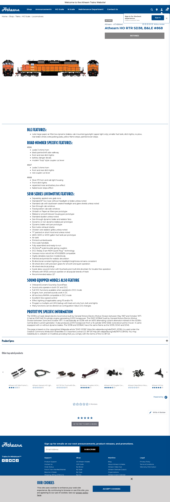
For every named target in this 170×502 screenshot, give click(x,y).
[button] (3, 372)
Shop (11, 16)
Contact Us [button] (112, 9)
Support (47, 458)
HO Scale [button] (59, 9)
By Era (78, 475)
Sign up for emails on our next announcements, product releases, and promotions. (88, 444)
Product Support (50, 462)
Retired (134, 35)
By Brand (79, 467)
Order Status (49, 467)
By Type (79, 472)
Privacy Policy (145, 462)
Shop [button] (29, 9)
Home (4, 16)
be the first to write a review (85, 424)
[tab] (157, 412)
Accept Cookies (111, 489)
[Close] (131, 479)
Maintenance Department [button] (91, 9)
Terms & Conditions (147, 464)
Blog (110, 462)
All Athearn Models (83, 462)
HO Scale (26, 16)
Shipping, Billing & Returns (54, 475)
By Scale (79, 469)
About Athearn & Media (116, 464)
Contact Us (48, 464)
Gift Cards (80, 464)
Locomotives (37, 16)
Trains (17, 16)
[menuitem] (31, 9)
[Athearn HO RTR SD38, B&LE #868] (50, 68)
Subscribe (90, 449)
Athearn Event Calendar (117, 475)
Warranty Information (148, 467)
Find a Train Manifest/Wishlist (55, 469)
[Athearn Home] (11, 9)
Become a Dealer (50, 472)
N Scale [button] (71, 9)
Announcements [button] (43, 9)
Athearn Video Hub (115, 467)
